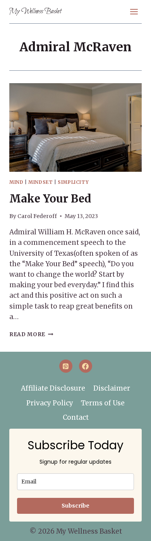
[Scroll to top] (132, 530)
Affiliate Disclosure (53, 388)
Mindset (40, 182)
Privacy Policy (49, 403)
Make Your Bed (50, 199)
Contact (76, 417)
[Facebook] (85, 366)
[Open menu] (134, 11)
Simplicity (73, 182)
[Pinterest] (65, 366)
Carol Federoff (37, 216)
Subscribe (75, 505)
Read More (31, 334)
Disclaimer (111, 388)
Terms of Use (103, 403)
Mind (16, 182)
